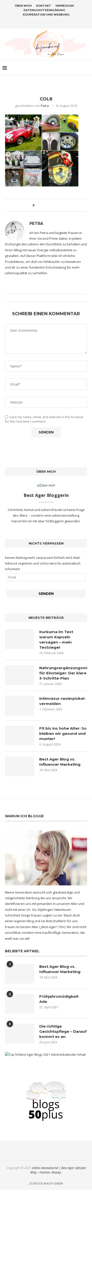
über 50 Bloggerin (51, 521)
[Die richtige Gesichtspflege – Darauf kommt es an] (19, 1033)
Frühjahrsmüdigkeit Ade (59, 999)
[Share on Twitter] (47, 205)
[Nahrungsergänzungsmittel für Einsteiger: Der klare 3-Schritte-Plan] (19, 675)
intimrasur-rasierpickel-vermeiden (62, 701)
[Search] (87, 68)
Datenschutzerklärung (44, 10)
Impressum (64, 5)
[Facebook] (36, 22)
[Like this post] (37, 205)
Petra (45, 105)
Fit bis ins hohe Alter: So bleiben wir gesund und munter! (63, 733)
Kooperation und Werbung (46, 14)
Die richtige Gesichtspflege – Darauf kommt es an (63, 1031)
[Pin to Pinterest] (51, 205)
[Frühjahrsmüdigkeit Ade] (19, 1004)
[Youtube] (55, 22)
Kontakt (43, 5)
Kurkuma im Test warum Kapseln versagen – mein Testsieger (56, 639)
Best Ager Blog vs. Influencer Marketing (59, 762)
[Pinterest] (49, 22)
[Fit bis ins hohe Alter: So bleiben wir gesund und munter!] (19, 735)
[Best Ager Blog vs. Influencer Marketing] (19, 766)
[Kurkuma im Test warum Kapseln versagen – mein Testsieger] (19, 639)
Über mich (23, 5)
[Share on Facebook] (42, 205)
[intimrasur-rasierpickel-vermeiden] (19, 706)
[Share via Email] (56, 205)
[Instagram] (43, 22)
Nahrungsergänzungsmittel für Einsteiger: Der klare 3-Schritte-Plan (63, 673)
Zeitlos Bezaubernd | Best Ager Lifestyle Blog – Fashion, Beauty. (58, 1170)
